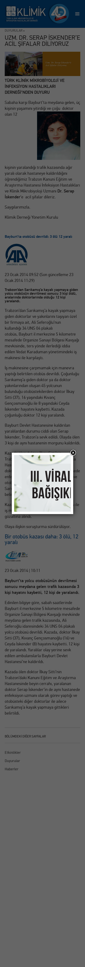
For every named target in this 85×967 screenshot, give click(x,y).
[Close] (73, 452)
